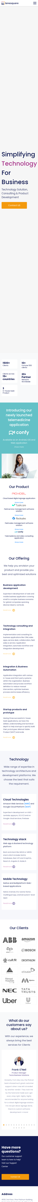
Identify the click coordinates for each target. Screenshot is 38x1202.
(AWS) (27, 803)
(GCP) (28, 806)
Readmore (7, 610)
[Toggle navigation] (34, 3)
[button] (4, 1125)
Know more (19, 447)
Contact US (14, 205)
